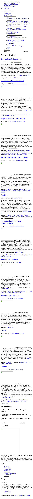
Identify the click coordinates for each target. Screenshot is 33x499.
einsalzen (15, 151)
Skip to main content (9, 3)
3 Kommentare (19, 369)
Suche (5, 51)
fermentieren (23, 114)
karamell (5, 256)
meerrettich (29, 216)
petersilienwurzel (26, 153)
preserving (12, 154)
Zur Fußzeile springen (9, 6)
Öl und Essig (17, 215)
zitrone (7, 218)
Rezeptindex (7, 474)
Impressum (7, 470)
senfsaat (13, 256)
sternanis (25, 190)
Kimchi (3, 330)
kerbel (15, 153)
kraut (28, 114)
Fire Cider (4, 195)
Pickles (22, 215)
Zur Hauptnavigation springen (12, 1)
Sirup (26, 215)
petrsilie (3, 154)
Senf (15, 255)
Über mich (6, 476)
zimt (29, 190)
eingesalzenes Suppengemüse (13, 118)
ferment (28, 189)
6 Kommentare (20, 333)
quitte (20, 190)
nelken (17, 190)
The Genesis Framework (24, 495)
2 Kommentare (17, 62)
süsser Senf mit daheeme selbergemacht (11, 222)
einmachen (10, 151)
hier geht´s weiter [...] (25, 75)
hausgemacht (4, 363)
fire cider (12, 216)
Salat (15, 77)
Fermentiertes (9, 77)
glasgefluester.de (5, 8)
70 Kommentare (20, 121)
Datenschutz (7, 467)
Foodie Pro (13, 495)
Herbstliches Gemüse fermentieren (14, 157)
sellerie (20, 154)
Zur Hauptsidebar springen (11, 4)
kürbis (9, 190)
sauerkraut (7, 115)
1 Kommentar (18, 198)
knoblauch (17, 216)
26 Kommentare (19, 298)
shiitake (25, 154)
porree (7, 154)
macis (13, 190)
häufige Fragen (8, 469)
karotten (11, 153)
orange (2, 218)
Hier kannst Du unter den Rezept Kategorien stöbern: (14, 414)
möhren (20, 153)
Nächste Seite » (5, 403)
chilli (8, 216)
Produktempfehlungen (10, 473)
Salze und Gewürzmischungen (22, 150)
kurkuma (23, 216)
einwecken (22, 151)
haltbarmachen (5, 153)
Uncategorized (21, 77)
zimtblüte (3, 192)
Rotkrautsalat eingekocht (11, 59)
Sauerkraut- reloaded (9, 259)
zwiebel (11, 218)
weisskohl (13, 115)
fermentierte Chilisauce (10, 295)
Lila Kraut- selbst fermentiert (12, 81)
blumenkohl (23, 189)
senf (9, 256)
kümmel (9, 292)
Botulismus (7, 466)
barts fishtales (23, 400)
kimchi (10, 363)
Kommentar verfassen (21, 84)
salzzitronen (23, 401)
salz (17, 154)
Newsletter (7, 472)
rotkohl (2, 115)
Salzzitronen (6, 367)
